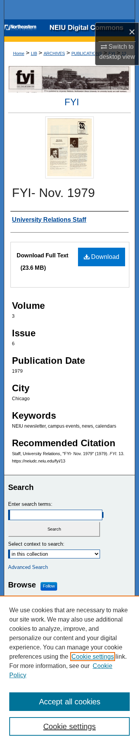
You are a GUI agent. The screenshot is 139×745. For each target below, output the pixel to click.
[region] (69, 670)
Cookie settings (92, 656)
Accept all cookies (69, 701)
